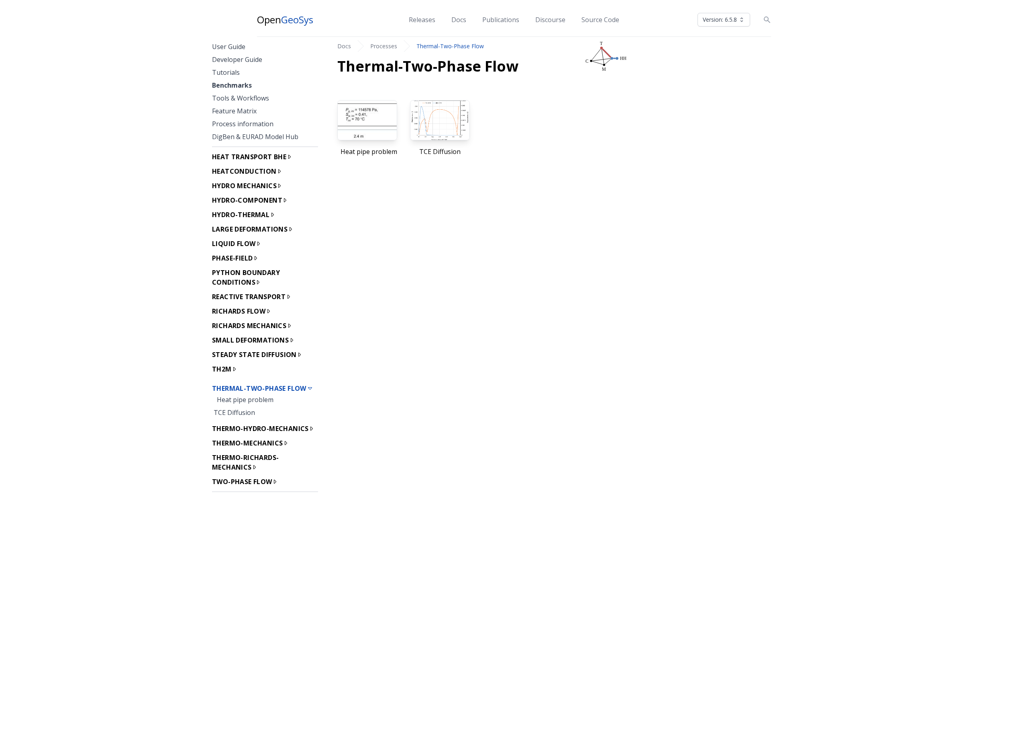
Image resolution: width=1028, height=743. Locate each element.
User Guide (228, 46)
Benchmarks (232, 85)
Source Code (600, 19)
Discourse (550, 19)
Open (285, 19)
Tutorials (226, 72)
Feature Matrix (234, 111)
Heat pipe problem (245, 399)
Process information (242, 123)
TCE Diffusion (234, 412)
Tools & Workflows (240, 98)
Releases (422, 19)
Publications (500, 19)
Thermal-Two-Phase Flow (450, 46)
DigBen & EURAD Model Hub (255, 136)
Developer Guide (237, 59)
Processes (383, 46)
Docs (458, 19)
